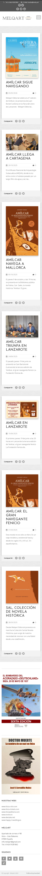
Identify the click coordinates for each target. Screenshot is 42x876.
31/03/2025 (12, 530)
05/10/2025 (12, 274)
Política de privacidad (33, 873)
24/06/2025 (12, 356)
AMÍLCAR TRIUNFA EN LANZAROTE (16, 346)
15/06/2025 (12, 433)
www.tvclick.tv (7, 814)
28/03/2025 (12, 622)
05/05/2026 (12, 93)
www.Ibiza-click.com (9, 806)
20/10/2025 (12, 165)
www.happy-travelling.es (11, 820)
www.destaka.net (8, 817)
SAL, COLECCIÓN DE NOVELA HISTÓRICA (21, 612)
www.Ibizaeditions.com (10, 812)
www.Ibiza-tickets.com (10, 809)
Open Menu (38, 17)
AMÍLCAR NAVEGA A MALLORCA (16, 264)
